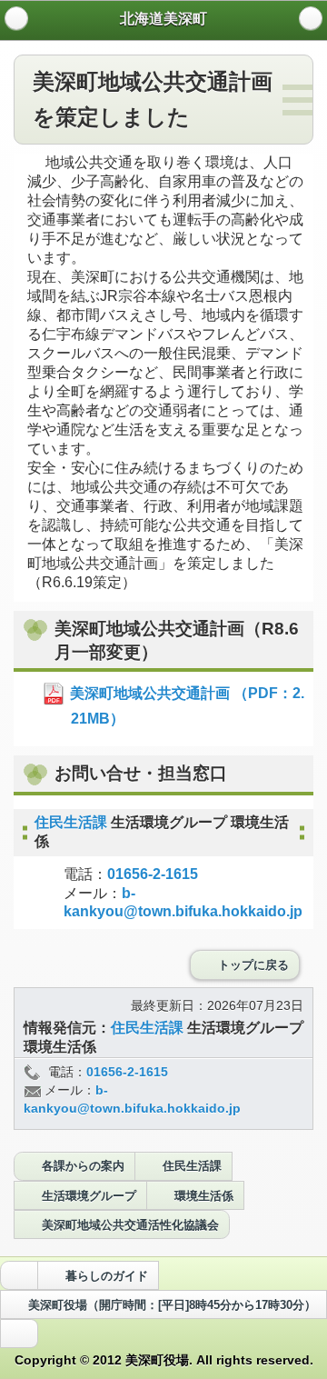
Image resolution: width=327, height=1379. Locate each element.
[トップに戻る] (19, 1333)
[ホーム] (16, 18)
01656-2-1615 (152, 874)
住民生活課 (73, 822)
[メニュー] (310, 18)
